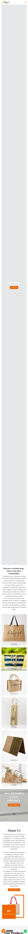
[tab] (12, 563)
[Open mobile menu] (26, 2)
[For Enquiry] (3, 931)
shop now (14, 287)
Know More (13, 805)
